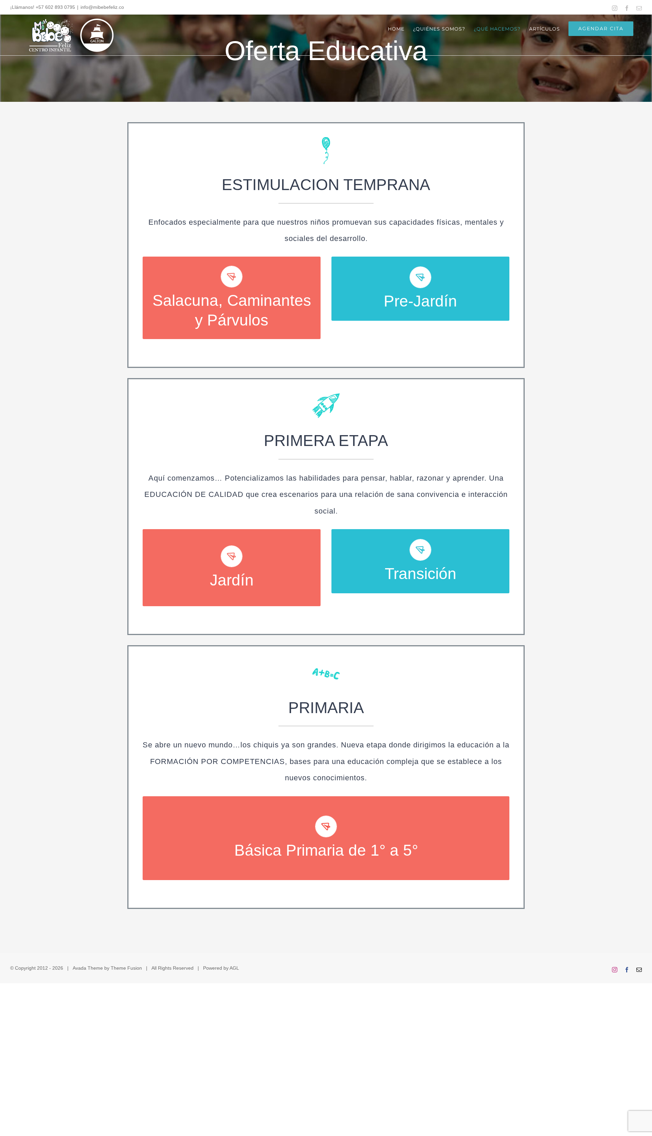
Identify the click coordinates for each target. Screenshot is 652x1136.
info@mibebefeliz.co (102, 7)
